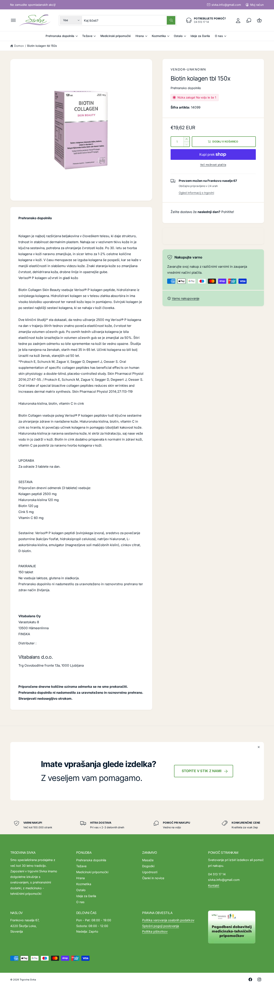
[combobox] (129, 20)
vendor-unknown (188, 69)
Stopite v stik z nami (202, 771)
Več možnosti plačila (213, 164)
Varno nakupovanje (185, 298)
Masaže (147, 860)
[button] (13, 20)
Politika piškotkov (155, 931)
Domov (19, 45)
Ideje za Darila (86, 896)
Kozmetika (159, 36)
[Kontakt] (249, 20)
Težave (87, 36)
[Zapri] (259, 747)
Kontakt (213, 885)
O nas (219, 36)
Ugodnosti (149, 872)
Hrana (140, 36)
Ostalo (178, 36)
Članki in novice (153, 878)
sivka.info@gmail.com (226, 4)
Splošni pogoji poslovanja (160, 926)
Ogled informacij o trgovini (196, 192)
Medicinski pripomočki (92, 872)
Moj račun (257, 4)
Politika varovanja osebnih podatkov (168, 920)
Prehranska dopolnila (60, 36)
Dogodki (148, 866)
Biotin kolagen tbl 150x (42, 45)
